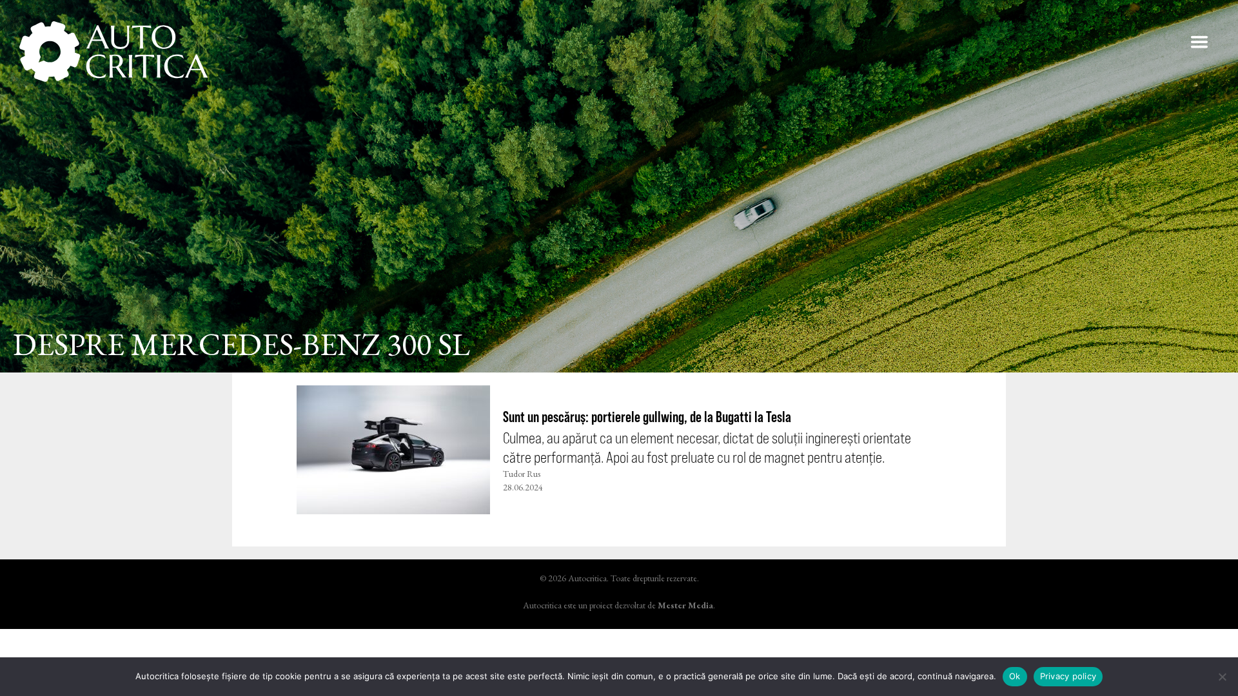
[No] (1221, 676)
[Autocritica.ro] (114, 51)
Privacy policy (1068, 676)
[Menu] (1199, 42)
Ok (1015, 676)
